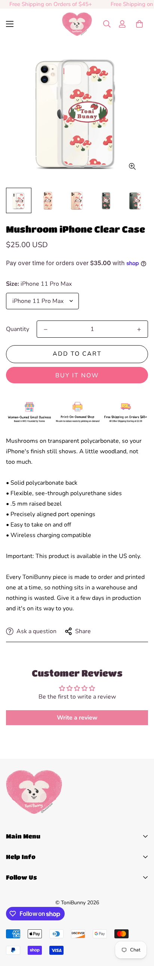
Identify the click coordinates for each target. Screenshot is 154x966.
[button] (139, 24)
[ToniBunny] (77, 24)
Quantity (17, 329)
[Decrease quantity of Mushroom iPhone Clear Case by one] (45, 329)
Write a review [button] (77, 718)
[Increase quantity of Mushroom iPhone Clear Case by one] (139, 329)
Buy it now (77, 375)
